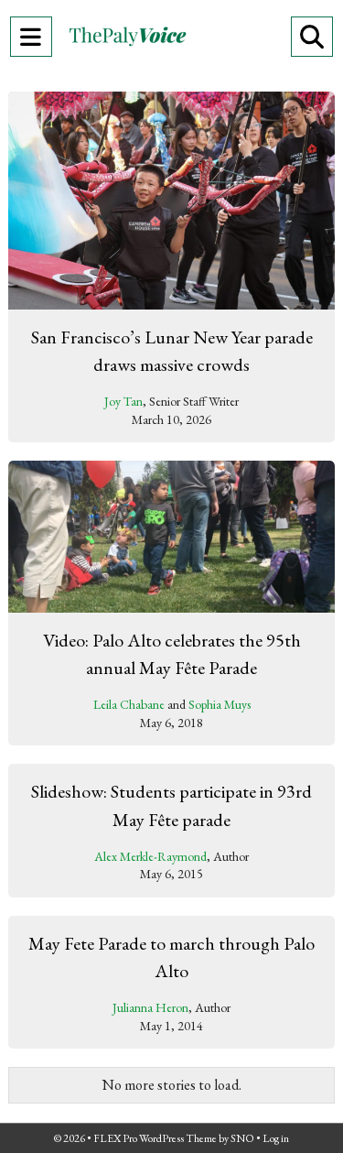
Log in (276, 1138)
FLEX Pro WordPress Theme (155, 1138)
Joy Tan (123, 401)
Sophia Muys (219, 704)
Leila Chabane (129, 704)
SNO (242, 1138)
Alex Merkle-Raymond (150, 856)
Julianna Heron (150, 1007)
